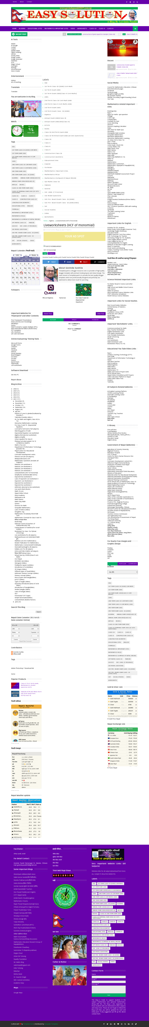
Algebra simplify (20, 437)
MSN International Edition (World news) (24, 329)
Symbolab (110, 210)
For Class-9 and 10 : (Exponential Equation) (25, 426)
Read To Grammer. (113, 246)
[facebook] (126, 2)
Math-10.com (19, 491)
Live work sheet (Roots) (22, 489)
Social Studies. (22, 240)
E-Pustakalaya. (112, 396)
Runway (13, 68)
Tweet (53, 262)
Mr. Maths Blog (19, 962)
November (18, 403)
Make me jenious (113, 291)
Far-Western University (114, 466)
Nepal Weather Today (17, 839)
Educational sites (18, 206)
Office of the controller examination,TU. (120, 497)
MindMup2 (14, 323)
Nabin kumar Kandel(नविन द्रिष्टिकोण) (25, 877)
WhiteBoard (111, 218)
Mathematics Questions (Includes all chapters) (26, 461)
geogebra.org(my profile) (115, 94)
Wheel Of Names (113, 216)
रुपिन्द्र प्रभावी (17, 654)
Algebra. (15, 178)
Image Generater (16, 59)
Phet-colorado (112, 196)
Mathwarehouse (112, 179)
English (30, 206)
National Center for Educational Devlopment (122, 475)
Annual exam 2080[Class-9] (30, 178)
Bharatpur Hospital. (113, 453)
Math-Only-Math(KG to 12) (116, 157)
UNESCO (110, 524)
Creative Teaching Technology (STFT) (119, 355)
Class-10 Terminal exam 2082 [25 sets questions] (25, 192)
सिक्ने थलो (110, 420)
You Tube (110, 99)
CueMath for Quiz (113, 121)
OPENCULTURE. (112, 436)
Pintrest (110, 198)
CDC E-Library (112, 454)
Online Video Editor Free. (115, 378)
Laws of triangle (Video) (22, 591)
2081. (14, 161)
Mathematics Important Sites (56, 28)
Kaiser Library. (112, 468)
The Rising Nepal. (113, 519)
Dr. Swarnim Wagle (20, 977)
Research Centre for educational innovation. (121, 509)
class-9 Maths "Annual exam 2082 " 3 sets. (119, 34)
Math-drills (110, 155)
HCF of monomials (50, 250)
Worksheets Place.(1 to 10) (116, 343)
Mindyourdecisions (113, 186)
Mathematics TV (112, 370)
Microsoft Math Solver (114, 184)
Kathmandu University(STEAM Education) (120, 471)
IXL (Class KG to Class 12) (115, 140)
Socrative (14, 357)
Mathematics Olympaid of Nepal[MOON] (120, 165)
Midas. (109, 408)
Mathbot (110, 160)
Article (14, 184)
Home (15, 2)
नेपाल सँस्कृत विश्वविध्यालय (114, 531)
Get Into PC (15, 375)
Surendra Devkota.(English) (22, 931)
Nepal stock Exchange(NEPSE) (117, 492)
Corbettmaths (112, 119)
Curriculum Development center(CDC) (119, 461)
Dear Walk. (111, 356)
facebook (95, 320)
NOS (108, 191)
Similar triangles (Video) (22, 589)
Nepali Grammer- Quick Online (117, 264)
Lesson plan (111, 405)
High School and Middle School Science (120, 287)
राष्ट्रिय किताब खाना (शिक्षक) (114, 534)
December (18, 401)
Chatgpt (110, 116)
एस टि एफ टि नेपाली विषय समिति (115, 266)
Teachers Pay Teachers (115, 413)
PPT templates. (16, 330)
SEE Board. (111, 512)
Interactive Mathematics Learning (118, 138)
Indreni (13, 80)
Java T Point (111, 142)
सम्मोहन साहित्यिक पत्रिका (20, 934)
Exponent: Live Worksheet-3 (24, 481)
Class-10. (15, 196)
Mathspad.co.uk (20, 497)
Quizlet (13, 348)
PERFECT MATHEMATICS (115, 194)
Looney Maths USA (113, 147)
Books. (22, 184)
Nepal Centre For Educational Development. (24, 451)
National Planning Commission (117, 480)
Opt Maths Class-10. (19, 222)
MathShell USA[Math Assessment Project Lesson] (121, 175)
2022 (15, 397)
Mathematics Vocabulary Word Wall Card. (26, 514)
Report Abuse (16, 380)
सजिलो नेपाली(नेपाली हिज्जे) (114, 273)
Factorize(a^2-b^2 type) (22, 596)
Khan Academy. (20, 495)
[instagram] (133, 2)
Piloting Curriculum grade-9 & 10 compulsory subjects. (25, 442)
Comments (133, 564)
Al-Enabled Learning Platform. (117, 391)
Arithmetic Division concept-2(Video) (27, 573)
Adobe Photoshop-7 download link (22, 668)
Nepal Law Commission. (115, 487)
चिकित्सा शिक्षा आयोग (112, 529)
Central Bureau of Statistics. (116, 307)
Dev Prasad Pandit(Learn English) (24, 892)
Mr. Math (110, 188)
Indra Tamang (18, 968)
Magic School (15, 64)
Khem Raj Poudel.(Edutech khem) (25, 928)
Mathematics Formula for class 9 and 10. (28, 518)
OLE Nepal (18, 559)
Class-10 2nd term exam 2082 (22, 188)
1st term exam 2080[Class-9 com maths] (23, 157)
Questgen (14, 66)
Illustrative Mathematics (115, 136)
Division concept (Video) (23, 575)
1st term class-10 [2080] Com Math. (24, 150)
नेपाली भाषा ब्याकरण (112, 271)
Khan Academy (112, 143)
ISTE (12, 62)
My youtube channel (114, 96)
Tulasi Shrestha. (19, 922)
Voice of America (113, 251)
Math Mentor (111, 368)
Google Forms (16, 345)
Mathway (110, 181)
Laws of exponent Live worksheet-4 (26, 479)
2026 (15, 389)
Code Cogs (111, 118)
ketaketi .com (111, 262)
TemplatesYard (28, 1024)
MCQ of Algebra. (48, 298)
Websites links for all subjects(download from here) (108, 871)
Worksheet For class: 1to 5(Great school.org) (25, 532)
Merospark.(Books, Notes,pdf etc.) (118, 435)
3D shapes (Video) (21, 569)
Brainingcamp (111, 111)
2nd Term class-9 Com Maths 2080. (24, 168)
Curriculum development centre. (25, 454)
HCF (16, 593)
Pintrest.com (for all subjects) (24, 457)
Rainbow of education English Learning (120, 245)
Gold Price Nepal (114, 719)
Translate (14, 91)
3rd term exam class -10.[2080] (23, 174)
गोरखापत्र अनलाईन (112, 527)
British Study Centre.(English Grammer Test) (121, 229)
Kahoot (13, 352)
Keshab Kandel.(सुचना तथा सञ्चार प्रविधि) (26, 886)
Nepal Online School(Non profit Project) (120, 375)
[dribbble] (121, 1023)
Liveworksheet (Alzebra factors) (25, 600)
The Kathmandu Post (114, 516)
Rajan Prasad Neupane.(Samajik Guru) (26, 904)
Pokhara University (113, 500)
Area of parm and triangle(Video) (25, 577)
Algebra (22, 28)
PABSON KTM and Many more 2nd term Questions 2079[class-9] (31, 693)
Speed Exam (15, 362)
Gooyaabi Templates (51, 1024)
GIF (108, 558)
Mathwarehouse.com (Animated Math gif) (27, 538)
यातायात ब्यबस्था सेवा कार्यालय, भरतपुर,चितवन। (119, 533)
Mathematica (111, 162)
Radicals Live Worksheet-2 (23, 468)
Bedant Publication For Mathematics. (27, 543)
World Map (18, 522)
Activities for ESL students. (116, 228)
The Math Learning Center (116, 211)
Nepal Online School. (21, 493)
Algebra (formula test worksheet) (25, 435)
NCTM (109, 189)
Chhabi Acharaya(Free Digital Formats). (26, 907)
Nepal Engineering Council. (116, 485)
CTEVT (109, 459)
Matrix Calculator (113, 182)
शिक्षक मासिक (110, 536)
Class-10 (93, 28)
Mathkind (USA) (112, 172)
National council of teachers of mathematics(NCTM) (25, 524)
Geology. (110, 309)
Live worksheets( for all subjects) (25, 535)
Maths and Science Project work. (118, 372)
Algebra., (69, 230)
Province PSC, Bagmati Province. (118, 502)
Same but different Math (115, 205)
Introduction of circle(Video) (24, 567)
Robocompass (112, 203)
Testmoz (14, 346)
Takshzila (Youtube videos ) (24, 417)
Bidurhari (17, 971)
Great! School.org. (113, 337)
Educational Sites (35, 28)
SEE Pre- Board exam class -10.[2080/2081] (23, 236)
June (16, 602)
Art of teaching (16, 82)
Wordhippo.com (112, 253)
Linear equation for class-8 (23, 439)
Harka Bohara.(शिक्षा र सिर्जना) (22, 883)
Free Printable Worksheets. (116, 335)
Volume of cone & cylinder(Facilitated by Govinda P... (28, 414)
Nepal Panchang (15, 790)
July (16, 411)
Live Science (111, 289)
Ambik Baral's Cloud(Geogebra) (24, 898)
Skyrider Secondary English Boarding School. (121, 97)
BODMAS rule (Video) (22, 561)
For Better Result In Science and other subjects (119, 285)
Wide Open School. (113, 417)
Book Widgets (15, 355)
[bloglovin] (118, 1023)
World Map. (111, 315)
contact (29, 2)
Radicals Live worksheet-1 (23, 471)
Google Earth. (111, 310)
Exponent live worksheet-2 (23, 483)
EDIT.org (110, 553)
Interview (14, 61)
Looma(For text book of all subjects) (27, 429)
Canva (109, 551)
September (18, 407)
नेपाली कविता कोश (112, 268)
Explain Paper (15, 51)
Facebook (110, 90)
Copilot (13, 49)
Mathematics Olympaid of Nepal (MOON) (26, 219)
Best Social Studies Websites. (117, 305)
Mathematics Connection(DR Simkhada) (28, 545)
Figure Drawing (16, 52)
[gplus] (111, 1023)
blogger (53, 320)
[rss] (125, 1023)
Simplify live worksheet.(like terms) (26, 475)
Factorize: (62, 298)
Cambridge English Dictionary (117, 231)
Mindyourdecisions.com (22, 459)
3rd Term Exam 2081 (19, 171)
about (22, 2)
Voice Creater (15, 71)
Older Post (100, 314)
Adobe (13, 44)
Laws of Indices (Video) (22, 510)
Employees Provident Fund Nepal (118, 465)
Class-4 (24, 196)
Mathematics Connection (115, 164)
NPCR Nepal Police (113, 495)
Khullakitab (111, 401)
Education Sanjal (112, 438)
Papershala (14, 363)
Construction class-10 (53, 34)
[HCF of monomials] (52, 246)
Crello (109, 555)
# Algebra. (51, 253)
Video (73, 28)
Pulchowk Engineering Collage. (117, 504)
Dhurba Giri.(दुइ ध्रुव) (20, 919)
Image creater (15, 57)
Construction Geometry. (21, 202)
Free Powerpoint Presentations (21, 320)
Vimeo (109, 415)
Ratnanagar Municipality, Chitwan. (118, 507)
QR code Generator (17, 334)
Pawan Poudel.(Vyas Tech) (22, 910)
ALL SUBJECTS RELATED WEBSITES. (104, 874)
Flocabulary (111, 400)
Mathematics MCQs (18, 216)
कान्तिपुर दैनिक (111, 526)
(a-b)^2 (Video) (19, 579)
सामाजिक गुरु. (110, 319)
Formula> (15, 209)
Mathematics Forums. (21, 901)
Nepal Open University (114, 490)
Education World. (112, 233)
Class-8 (110, 28)
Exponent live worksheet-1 (23, 485)
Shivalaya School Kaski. (21, 916)
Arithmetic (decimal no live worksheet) (27, 487)
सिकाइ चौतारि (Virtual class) (23, 553)
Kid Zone (110, 338)
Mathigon (110, 167)
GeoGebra (110, 131)
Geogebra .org (19, 512)
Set (13, 240)
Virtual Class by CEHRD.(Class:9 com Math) (26, 556)
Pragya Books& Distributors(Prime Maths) (121, 199)
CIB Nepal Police (112, 458)
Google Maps (18, 993)
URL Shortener (16, 332)
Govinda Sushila (18, 652)
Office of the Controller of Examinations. (120, 499)
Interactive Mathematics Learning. (26, 423)
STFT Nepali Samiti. (20, 895)
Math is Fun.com (20, 445)
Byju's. (109, 353)
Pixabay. (110, 548)
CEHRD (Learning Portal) (115, 393)
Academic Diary (19, 983)
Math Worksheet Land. (114, 342)
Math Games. (19, 499)
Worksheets (82, 28)
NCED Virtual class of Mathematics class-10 (121, 482)
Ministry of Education (114, 473)
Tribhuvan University (114, 521)
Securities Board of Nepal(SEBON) (118, 510)
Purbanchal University (114, 505)
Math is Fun (111, 152)
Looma (109, 406)
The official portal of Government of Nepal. (121, 517)
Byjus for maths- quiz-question (117, 114)
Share (69, 262)
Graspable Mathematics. (23, 508)
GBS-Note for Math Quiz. (115, 130)
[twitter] (107, 1023)
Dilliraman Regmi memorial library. (118, 463)
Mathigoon (111, 169)
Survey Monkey (16, 353)
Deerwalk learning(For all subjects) (26, 547)
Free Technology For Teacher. (117, 236)
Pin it (85, 262)
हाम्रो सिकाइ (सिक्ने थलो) (113, 274)
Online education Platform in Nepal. (119, 377)
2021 (15, 399)
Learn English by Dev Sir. (115, 241)
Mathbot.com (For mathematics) (25, 541)
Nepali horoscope (15, 743)
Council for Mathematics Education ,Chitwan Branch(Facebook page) (122, 88)
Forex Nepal (113, 768)
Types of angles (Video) (22, 582)
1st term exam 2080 (19, 153)
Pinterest (110, 412)
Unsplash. (110, 550)
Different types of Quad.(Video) (25, 571)
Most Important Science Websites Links (120, 292)
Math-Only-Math (20, 501)
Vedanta (110, 215)
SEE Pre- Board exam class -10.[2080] (25, 232)
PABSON (31, 222)
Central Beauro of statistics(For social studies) (27, 528)
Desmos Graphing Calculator (116, 126)
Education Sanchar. (113, 361)
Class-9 (102, 28)
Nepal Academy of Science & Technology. (121, 483)
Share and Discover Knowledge (21, 322)
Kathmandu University (114, 470)
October (17, 405)
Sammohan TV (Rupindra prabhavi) (25, 950)
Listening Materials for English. (117, 243)
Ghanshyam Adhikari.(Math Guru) (24, 874)
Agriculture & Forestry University (118, 449)
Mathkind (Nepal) (113, 170)
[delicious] (135, 1023)
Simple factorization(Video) (23, 598)
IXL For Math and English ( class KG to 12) (27, 420)
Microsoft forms (16, 343)
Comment (101, 262)
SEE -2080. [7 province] (28, 226)
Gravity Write (15, 56)
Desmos (110, 125)
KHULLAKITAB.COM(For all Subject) (26, 551)
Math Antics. (111, 366)
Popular (122, 564)
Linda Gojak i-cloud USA (115, 145)
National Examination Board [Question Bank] (122, 476)
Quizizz (15, 226)
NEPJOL (110, 493)
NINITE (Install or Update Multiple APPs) (24, 327)
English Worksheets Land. (115, 332)
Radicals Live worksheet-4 (23, 464)
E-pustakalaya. (112, 431)
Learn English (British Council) (117, 239)
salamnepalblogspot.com (22, 965)
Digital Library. (112, 440)
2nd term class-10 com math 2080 (24, 164)
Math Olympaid (112, 153)
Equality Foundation (20, 959)
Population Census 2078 (115, 312)
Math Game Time (113, 148)
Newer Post (48, 314)
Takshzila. (110, 382)
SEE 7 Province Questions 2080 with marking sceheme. (122, 207)
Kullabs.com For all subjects (24, 549)
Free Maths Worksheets (115, 333)
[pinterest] (130, 2)
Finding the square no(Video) (24, 565)
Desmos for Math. (21, 505)
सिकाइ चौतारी (110, 418)
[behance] (128, 1023)
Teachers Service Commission (117, 514)
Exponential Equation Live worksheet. (27, 433)
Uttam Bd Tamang (20, 956)
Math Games (111, 150)
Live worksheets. (112, 340)
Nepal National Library (114, 488)
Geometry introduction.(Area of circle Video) (27, 584)
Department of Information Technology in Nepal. (121, 359)
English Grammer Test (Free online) (119, 234)
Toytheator (111, 213)
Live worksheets (16, 365)
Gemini (13, 54)
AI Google (14, 45)
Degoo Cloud (18, 953)
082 (103, 34)
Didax (109, 128)
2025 (15, 391)
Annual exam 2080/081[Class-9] (23, 181)
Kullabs (109, 403)
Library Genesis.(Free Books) (116, 433)
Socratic (13, 358)
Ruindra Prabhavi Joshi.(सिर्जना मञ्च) (24, 880)
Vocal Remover (16, 69)
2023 (15, 395)
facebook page (112, 92)
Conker (13, 47)
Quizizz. (17, 503)
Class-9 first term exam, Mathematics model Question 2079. (30, 685)
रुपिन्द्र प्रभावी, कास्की (19, 854)
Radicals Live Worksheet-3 (23, 466)
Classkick (14, 350)
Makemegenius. (112, 365)
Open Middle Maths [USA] (115, 193)
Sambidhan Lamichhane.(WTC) (24, 925)
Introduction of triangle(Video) (24, 587)
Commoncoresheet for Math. (117, 328)
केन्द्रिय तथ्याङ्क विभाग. (21, 520)
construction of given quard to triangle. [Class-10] (78, 34)
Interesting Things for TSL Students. (119, 238)
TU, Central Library (113, 522)
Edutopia (110, 398)
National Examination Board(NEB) (118, 478)
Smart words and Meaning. (116, 248)
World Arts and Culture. (115, 314)
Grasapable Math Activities (116, 133)
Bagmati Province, (113, 451)
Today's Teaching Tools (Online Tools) (120, 250)
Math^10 (110, 159)
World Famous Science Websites (118, 296)
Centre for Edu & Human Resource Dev (120, 456)
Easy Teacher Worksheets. (116, 330)
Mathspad (110, 177)
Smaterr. (110, 380)
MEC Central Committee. (22, 980)
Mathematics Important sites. (22, 212)
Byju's (109, 113)
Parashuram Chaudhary (21, 947)
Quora (13, 325)
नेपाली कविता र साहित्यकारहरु (115, 269)
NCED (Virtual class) (113, 373)
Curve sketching (112, 123)
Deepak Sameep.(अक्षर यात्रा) (23, 913)
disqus (74, 320)
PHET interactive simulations (116, 294)
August (17, 409)
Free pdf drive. (112, 430)
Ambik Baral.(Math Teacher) (23, 889)
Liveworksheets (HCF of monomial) (26, 473)
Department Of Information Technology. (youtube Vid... (28, 448)
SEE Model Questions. (20, 229)
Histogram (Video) (21, 563)
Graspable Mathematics (115, 135)
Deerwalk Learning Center (115, 395)
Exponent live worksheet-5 (23, 477)
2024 (15, 393)
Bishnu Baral (18, 974)
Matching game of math (23, 431)
